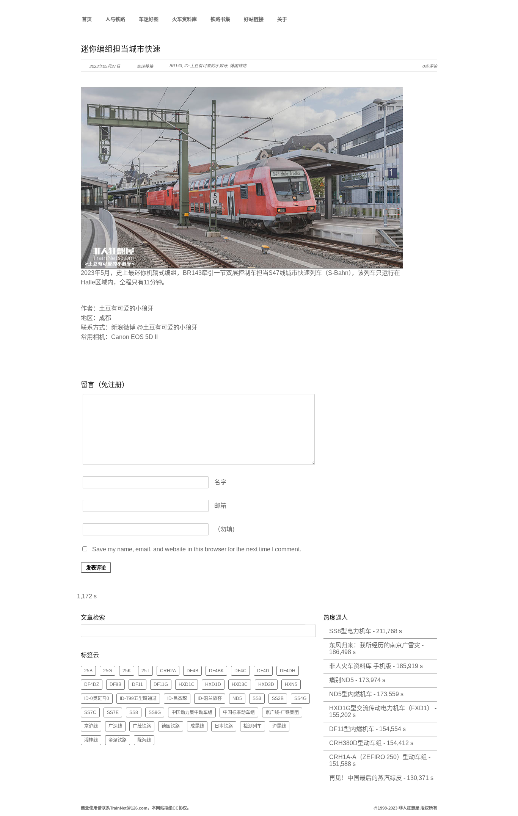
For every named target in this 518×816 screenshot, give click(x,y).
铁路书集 (220, 19)
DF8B (115, 684)
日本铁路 (224, 726)
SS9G (155, 712)
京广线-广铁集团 (282, 712)
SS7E (113, 712)
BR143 (176, 65)
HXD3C (240, 684)
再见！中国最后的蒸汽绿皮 (365, 778)
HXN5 (291, 684)
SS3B (278, 698)
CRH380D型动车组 (355, 743)
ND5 (237, 698)
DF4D (263, 670)
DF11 (137, 684)
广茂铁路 (142, 726)
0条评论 (429, 66)
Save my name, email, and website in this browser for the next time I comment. (196, 549)
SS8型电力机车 (350, 631)
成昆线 (197, 726)
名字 (220, 482)
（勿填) (224, 529)
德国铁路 (238, 65)
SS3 (257, 698)
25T (145, 670)
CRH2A (168, 670)
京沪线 (91, 726)
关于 (282, 19)
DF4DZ (91, 684)
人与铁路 (115, 19)
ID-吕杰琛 (177, 698)
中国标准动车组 (239, 712)
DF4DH (287, 670)
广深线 (115, 726)
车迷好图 (149, 19)
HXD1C (187, 684)
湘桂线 (91, 740)
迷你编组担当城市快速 (120, 48)
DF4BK (216, 670)
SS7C (90, 712)
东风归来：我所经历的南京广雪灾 (374, 645)
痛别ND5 (341, 680)
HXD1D (213, 684)
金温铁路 (117, 740)
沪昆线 (279, 726)
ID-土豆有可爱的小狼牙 (206, 65)
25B (88, 670)
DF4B (192, 670)
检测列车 (252, 726)
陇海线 (144, 740)
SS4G (300, 698)
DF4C (240, 670)
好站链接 (254, 19)
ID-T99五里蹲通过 (138, 698)
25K (126, 670)
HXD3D (266, 684)
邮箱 (220, 505)
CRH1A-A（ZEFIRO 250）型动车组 (378, 757)
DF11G (161, 684)
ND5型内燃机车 (350, 694)
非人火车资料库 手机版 (360, 666)
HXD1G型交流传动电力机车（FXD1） (381, 708)
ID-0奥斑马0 (96, 698)
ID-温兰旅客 (210, 698)
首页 (87, 19)
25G (107, 670)
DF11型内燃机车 (351, 729)
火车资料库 (184, 19)
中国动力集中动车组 (191, 712)
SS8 (133, 712)
